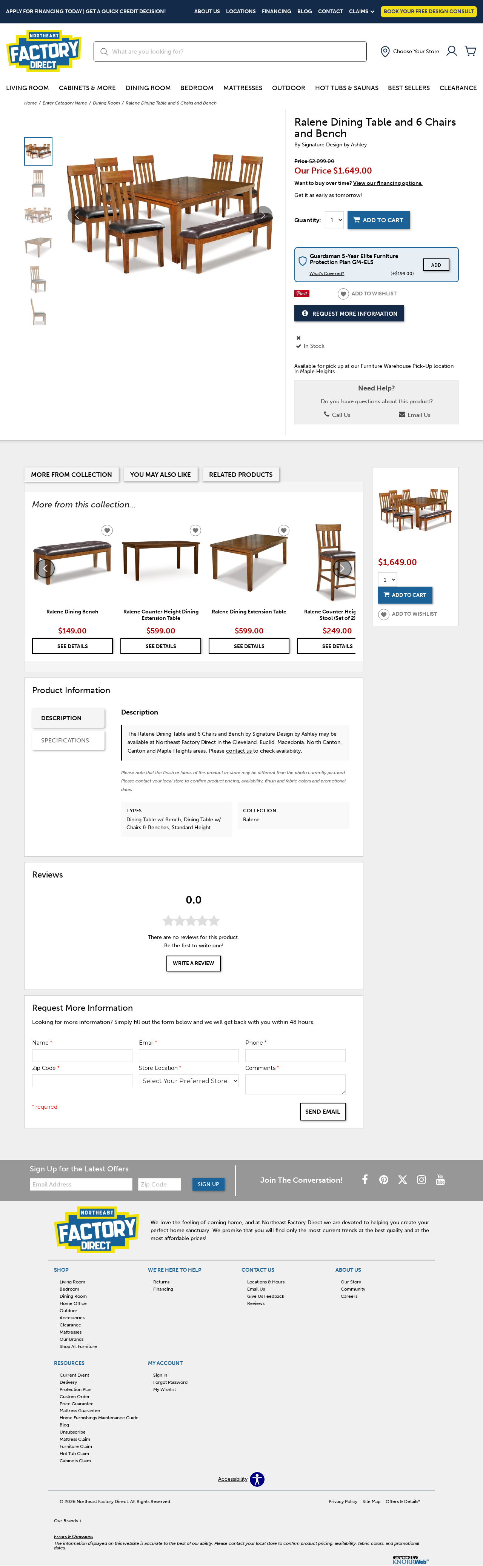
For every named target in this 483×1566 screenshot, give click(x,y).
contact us (239, 751)
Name (42, 1042)
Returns (161, 1282)
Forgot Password (170, 1382)
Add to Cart (383, 220)
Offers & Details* (403, 1501)
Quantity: (307, 220)
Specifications (65, 740)
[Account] (451, 51)
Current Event (74, 1375)
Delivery (68, 1382)
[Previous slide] (45, 568)
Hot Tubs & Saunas (346, 88)
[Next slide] (342, 568)
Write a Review (193, 963)
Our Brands (71, 1339)
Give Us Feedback (265, 1296)
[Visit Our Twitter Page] (403, 1180)
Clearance (458, 88)
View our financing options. (388, 183)
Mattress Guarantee (80, 1410)
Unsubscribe (73, 1432)
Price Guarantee (77, 1403)
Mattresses (242, 88)
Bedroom (197, 88)
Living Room (27, 88)
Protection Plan (75, 1389)
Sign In (160, 1375)
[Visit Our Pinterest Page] (384, 1180)
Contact (330, 11)
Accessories (72, 1317)
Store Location (160, 1068)
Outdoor (288, 88)
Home (30, 103)
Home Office (73, 1303)
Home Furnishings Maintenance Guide (99, 1417)
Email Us (418, 415)
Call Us (341, 415)
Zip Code (45, 1068)
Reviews (256, 1303)
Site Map (371, 1501)
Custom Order (75, 1396)
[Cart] (470, 51)
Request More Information (354, 313)
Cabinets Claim (75, 1460)
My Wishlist (164, 1389)
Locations (241, 11)
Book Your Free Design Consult (429, 11)
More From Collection (71, 474)
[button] (409, 51)
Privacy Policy (343, 1501)
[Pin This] (301, 295)
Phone (255, 1042)
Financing (276, 11)
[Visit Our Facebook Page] (365, 1180)
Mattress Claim (75, 1439)
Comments (262, 1068)
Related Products (240, 474)
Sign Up (208, 1184)
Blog (304, 11)
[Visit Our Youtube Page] (440, 1180)
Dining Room (148, 88)
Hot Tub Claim (74, 1453)
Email (148, 1042)
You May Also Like (160, 474)
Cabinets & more (87, 88)
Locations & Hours (266, 1282)
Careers (349, 1296)
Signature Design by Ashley (334, 145)
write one (210, 945)
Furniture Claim (76, 1446)
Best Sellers (409, 88)
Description (61, 718)
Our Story (351, 1282)
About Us (207, 11)
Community (353, 1289)
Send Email (322, 1111)
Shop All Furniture (78, 1346)
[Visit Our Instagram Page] (422, 1180)
